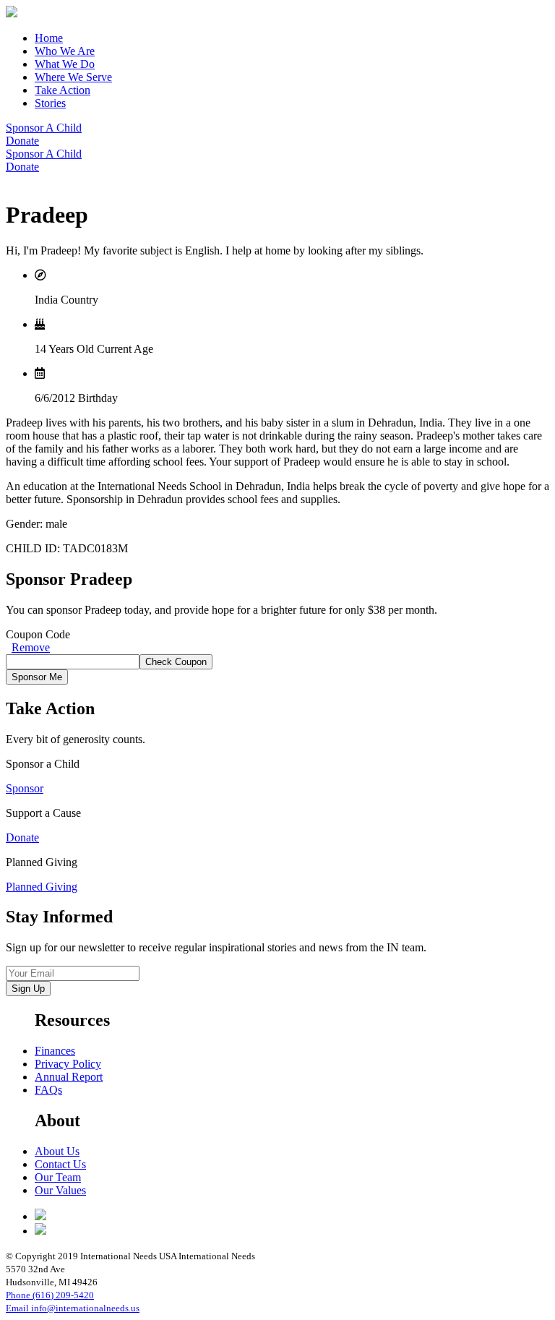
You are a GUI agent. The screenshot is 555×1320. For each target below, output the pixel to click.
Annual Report (69, 1077)
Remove (31, 647)
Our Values (60, 1190)
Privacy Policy (68, 1064)
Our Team (58, 1177)
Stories (50, 103)
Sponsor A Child (44, 127)
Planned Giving (41, 886)
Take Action (62, 90)
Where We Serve (73, 77)
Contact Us (60, 1164)
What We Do (65, 64)
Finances (55, 1051)
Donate (22, 140)
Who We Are (65, 51)
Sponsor (24, 788)
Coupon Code (38, 634)
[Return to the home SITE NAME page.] (11, 13)
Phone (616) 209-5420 (50, 1295)
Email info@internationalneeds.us (72, 1308)
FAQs (48, 1090)
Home (49, 38)
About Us (57, 1151)
